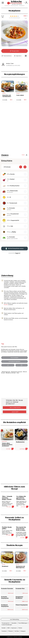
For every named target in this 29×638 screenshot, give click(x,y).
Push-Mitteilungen (22, 623)
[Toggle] (25, 3)
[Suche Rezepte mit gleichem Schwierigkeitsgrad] (26, 16)
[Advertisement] (14, 468)
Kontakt (3, 627)
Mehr (18, 373)
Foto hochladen (14, 357)
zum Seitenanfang (14, 619)
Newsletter (14, 623)
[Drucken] (26, 56)
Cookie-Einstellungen (7, 624)
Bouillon (6, 304)
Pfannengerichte (6, 371)
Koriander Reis (20, 588)
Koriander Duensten (7, 588)
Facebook (4, 631)
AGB (8, 627)
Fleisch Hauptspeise (22, 605)
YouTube (16, 631)
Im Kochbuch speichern (14, 361)
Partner (20, 627)
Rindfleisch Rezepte (11, 373)
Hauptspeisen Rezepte (17, 371)
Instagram (23, 631)
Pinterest (10, 631)
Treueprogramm (6, 623)
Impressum (14, 627)
